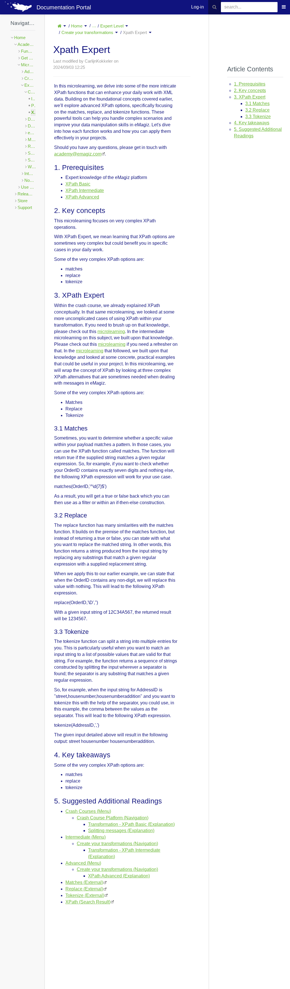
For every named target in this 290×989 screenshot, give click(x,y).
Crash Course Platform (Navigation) (112, 817)
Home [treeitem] (19, 37)
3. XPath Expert (249, 97)
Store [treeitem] (22, 200)
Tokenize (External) (84, 895)
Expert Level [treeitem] (29, 85)
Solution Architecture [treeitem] (31, 159)
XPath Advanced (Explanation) (119, 875)
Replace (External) (84, 888)
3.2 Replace (257, 110)
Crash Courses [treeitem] (29, 78)
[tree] (22, 122)
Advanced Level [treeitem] (29, 71)
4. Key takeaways (251, 122)
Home (76, 26)
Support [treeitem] (25, 207)
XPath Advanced (82, 197)
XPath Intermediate (84, 190)
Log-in (197, 7)
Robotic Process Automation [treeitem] (31, 146)
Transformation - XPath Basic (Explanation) (131, 824)
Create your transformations (87, 32)
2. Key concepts (250, 90)
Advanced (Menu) (83, 863)
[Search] (214, 7)
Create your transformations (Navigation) (117, 843)
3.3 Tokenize (258, 116)
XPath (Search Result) (87, 902)
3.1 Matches (257, 103)
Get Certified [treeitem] (28, 58)
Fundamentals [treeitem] (28, 51)
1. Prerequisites (249, 84)
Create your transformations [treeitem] (31, 91)
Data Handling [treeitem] (31, 119)
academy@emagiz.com (77, 154)
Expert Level (111, 26)
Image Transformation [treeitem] (33, 98)
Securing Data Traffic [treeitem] (31, 153)
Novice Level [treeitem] (29, 180)
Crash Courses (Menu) (88, 811)
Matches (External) (84, 882)
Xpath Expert (135, 32)
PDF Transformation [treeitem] (33, 105)
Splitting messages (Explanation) (121, 830)
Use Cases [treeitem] (28, 187)
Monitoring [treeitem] (31, 139)
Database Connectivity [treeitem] (31, 125)
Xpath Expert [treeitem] (33, 112)
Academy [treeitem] (26, 44)
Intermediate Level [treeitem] (29, 173)
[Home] (59, 26)
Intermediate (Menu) (85, 837)
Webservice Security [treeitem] (31, 166)
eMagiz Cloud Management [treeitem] (31, 132)
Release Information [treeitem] (26, 193)
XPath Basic (77, 184)
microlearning (111, 331)
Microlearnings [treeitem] (28, 64)
